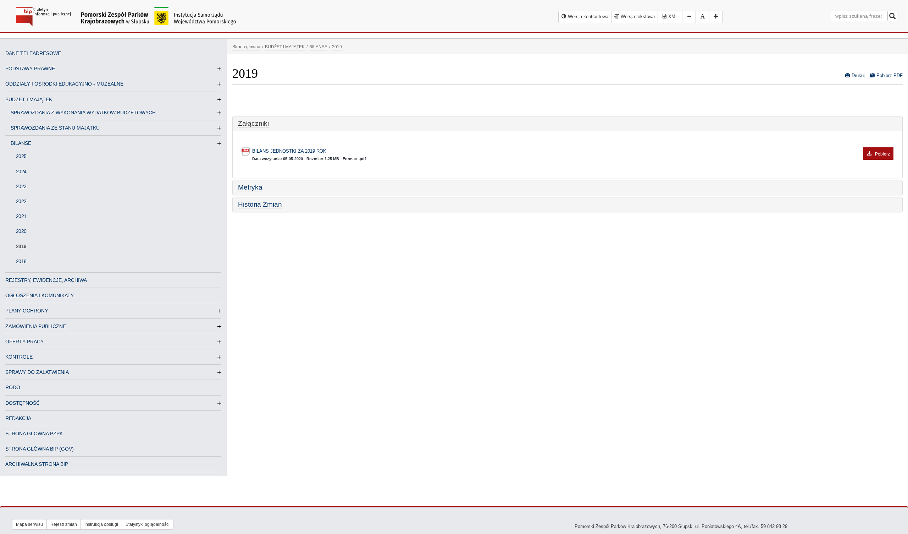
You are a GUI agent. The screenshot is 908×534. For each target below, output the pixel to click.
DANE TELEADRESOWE (33, 53)
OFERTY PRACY (24, 341)
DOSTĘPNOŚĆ (22, 403)
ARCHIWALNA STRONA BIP (36, 464)
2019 (21, 246)
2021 (21, 216)
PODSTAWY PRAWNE (30, 68)
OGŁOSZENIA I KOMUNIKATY (39, 295)
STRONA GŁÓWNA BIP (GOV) (39, 449)
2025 (21, 156)
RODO (12, 387)
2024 (21, 171)
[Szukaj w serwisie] (892, 16)
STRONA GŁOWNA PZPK (34, 433)
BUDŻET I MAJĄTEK (28, 99)
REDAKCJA (18, 418)
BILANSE (24, 143)
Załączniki (253, 123)
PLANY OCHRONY (26, 311)
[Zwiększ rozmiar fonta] (716, 17)
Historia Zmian (260, 204)
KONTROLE (19, 357)
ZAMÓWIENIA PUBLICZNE (35, 326)
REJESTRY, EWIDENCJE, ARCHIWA (46, 280)
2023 (21, 186)
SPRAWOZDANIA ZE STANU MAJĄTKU (58, 128)
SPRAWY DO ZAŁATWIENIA (37, 372)
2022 (21, 201)
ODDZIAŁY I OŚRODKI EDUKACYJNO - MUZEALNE (64, 84)
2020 (21, 231)
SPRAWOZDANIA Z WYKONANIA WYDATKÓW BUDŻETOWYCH (86, 112)
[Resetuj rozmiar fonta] (702, 17)
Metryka (250, 187)
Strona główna (246, 46)
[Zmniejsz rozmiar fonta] (689, 17)
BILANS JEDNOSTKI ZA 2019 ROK (571, 152)
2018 (21, 261)
